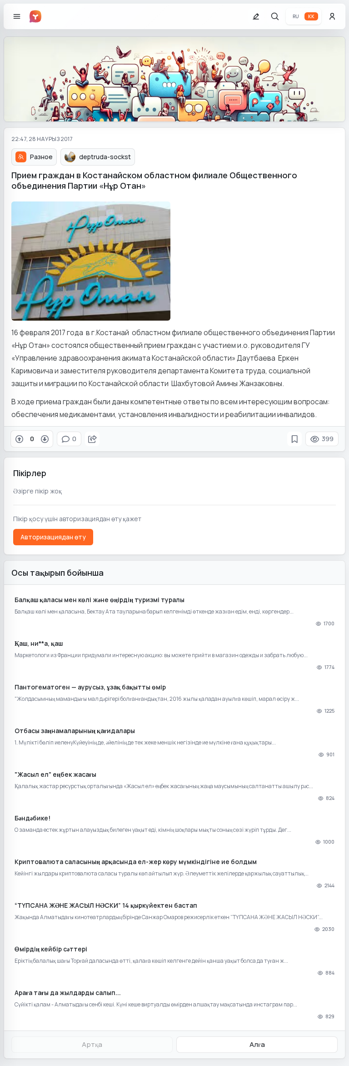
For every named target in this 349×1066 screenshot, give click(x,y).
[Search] (275, 16)
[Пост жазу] (256, 16)
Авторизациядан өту (53, 537)
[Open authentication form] (332, 16)
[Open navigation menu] (17, 16)
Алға (257, 1044)
